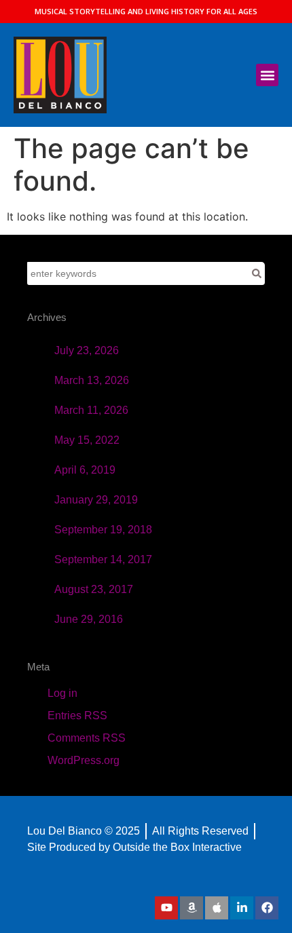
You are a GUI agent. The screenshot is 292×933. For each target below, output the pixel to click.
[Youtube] (166, 907)
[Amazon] (191, 907)
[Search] (257, 273)
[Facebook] (266, 907)
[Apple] (216, 907)
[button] (267, 75)
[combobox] (138, 273)
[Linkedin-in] (241, 907)
